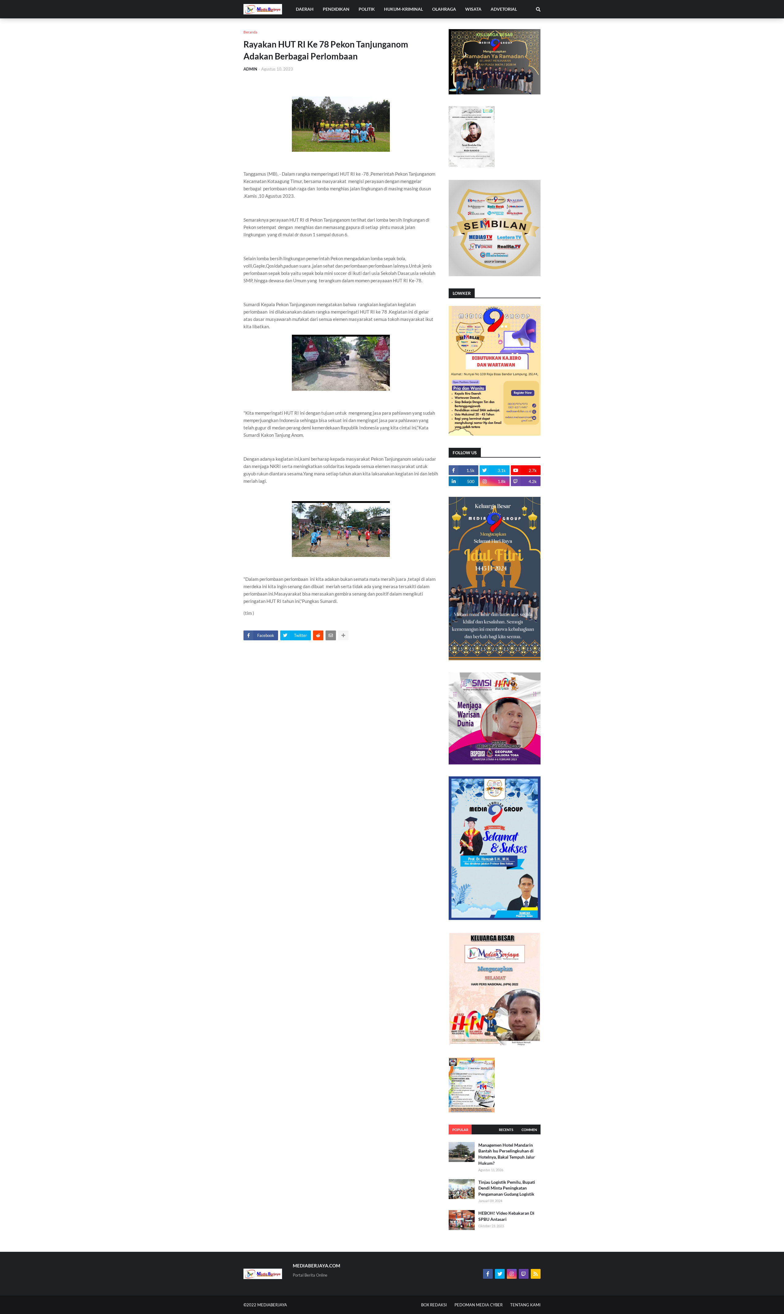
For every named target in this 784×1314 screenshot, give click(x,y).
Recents (506, 1130)
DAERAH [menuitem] (305, 9)
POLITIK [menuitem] (367, 9)
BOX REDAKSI (434, 1304)
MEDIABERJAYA (272, 1304)
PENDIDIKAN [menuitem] (336, 9)
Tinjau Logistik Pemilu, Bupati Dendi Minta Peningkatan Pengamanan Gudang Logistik (506, 1188)
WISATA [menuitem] (473, 9)
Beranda (250, 32)
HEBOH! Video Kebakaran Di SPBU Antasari (506, 1216)
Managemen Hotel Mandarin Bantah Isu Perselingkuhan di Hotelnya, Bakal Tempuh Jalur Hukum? (506, 1154)
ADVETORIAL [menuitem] (504, 9)
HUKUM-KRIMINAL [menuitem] (403, 9)
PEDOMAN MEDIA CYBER (478, 1304)
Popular (460, 1130)
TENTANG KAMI (525, 1304)
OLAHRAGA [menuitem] (444, 9)
